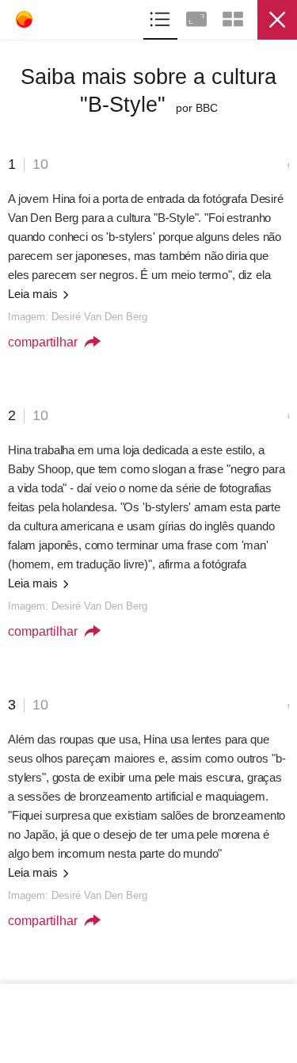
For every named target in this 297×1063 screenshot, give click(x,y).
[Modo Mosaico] (232, 17)
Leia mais (34, 293)
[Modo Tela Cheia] (198, 17)
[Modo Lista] (161, 17)
